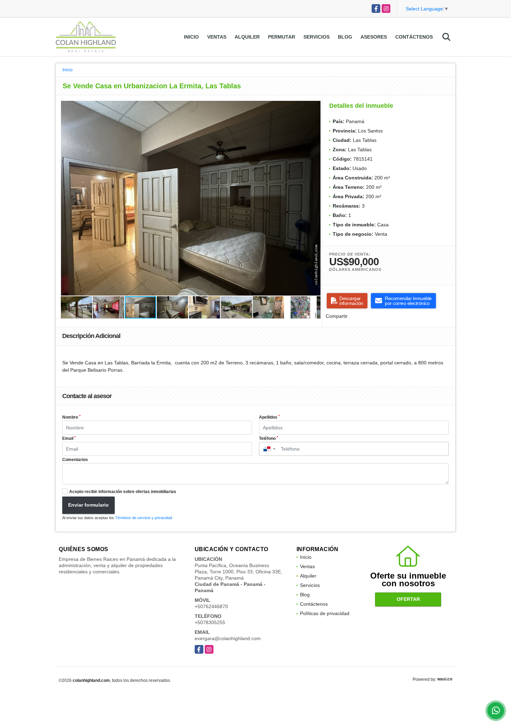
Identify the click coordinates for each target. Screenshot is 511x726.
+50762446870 (211, 606)
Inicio (191, 37)
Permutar (281, 37)
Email (69, 438)
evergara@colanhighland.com (228, 638)
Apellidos (269, 417)
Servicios (316, 37)
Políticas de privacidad (324, 613)
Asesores (373, 37)
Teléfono (268, 438)
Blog (345, 37)
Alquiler (247, 37)
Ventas (216, 37)
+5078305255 (210, 622)
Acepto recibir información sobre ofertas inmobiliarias (122, 491)
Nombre (71, 417)
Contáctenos (414, 37)
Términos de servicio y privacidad (143, 518)
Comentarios (75, 459)
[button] (314, 107)
